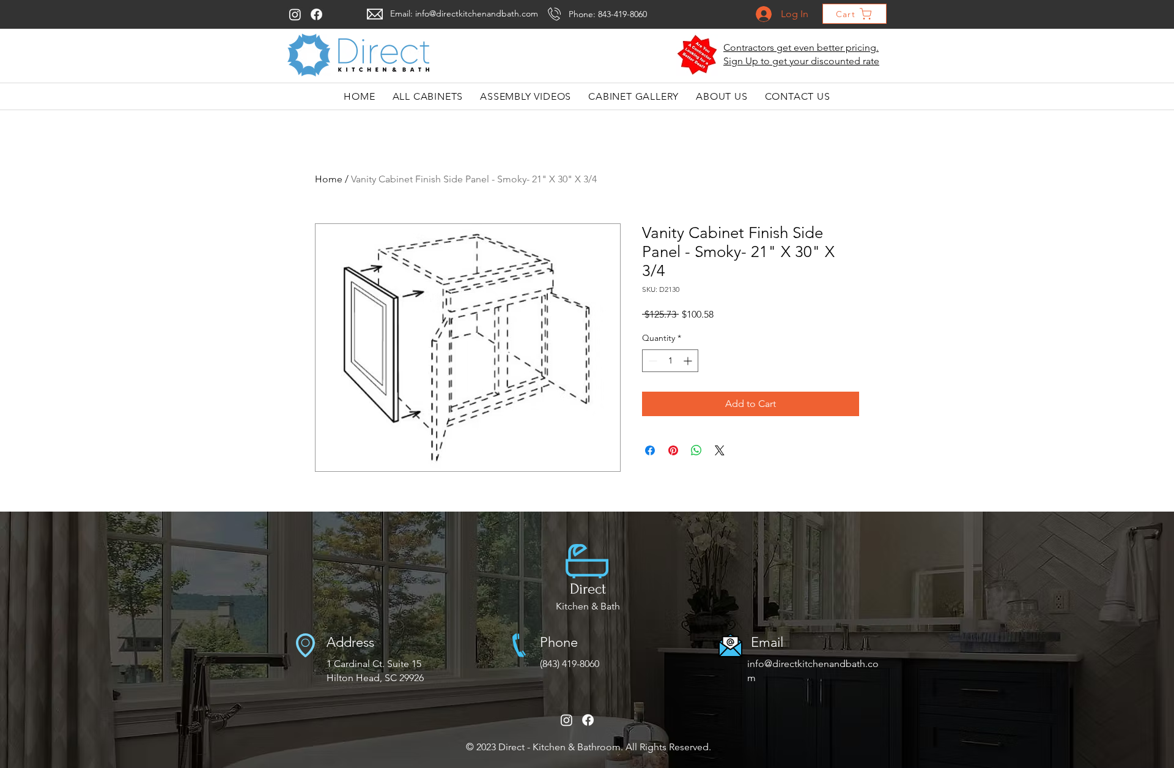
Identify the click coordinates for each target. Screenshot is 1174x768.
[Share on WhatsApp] (696, 450)
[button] (697, 55)
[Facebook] (316, 14)
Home (328, 179)
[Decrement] (651, 360)
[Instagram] (295, 14)
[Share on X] (719, 450)
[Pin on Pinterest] (673, 450)
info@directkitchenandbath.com (476, 13)
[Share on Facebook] (650, 450)
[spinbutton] (670, 360)
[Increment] (688, 360)
